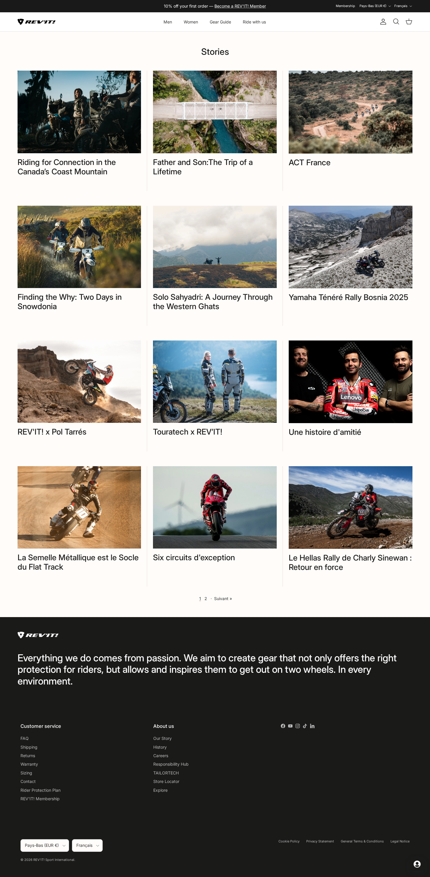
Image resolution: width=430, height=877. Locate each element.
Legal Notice (400, 841)
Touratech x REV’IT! (187, 431)
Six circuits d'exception (194, 557)
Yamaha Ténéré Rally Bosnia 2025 (348, 297)
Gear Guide (220, 21)
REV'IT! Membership (40, 798)
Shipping (28, 747)
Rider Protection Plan (40, 790)
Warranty (29, 764)
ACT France (310, 162)
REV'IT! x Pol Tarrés (52, 431)
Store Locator (166, 781)
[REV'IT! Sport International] (37, 22)
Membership (345, 6)
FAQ (24, 738)
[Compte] (382, 21)
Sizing (26, 772)
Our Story (162, 738)
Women (191, 21)
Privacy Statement (320, 841)
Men (168, 21)
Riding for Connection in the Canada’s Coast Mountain (67, 166)
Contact (28, 781)
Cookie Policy (289, 841)
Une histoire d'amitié (325, 432)
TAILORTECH (166, 772)
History (160, 747)
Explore (160, 790)
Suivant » (223, 598)
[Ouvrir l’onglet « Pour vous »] (417, 864)
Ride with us (254, 21)
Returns (27, 755)
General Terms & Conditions (362, 841)
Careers (160, 755)
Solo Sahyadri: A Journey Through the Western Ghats (213, 301)
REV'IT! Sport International (53, 860)
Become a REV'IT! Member (240, 6)
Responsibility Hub (171, 764)
